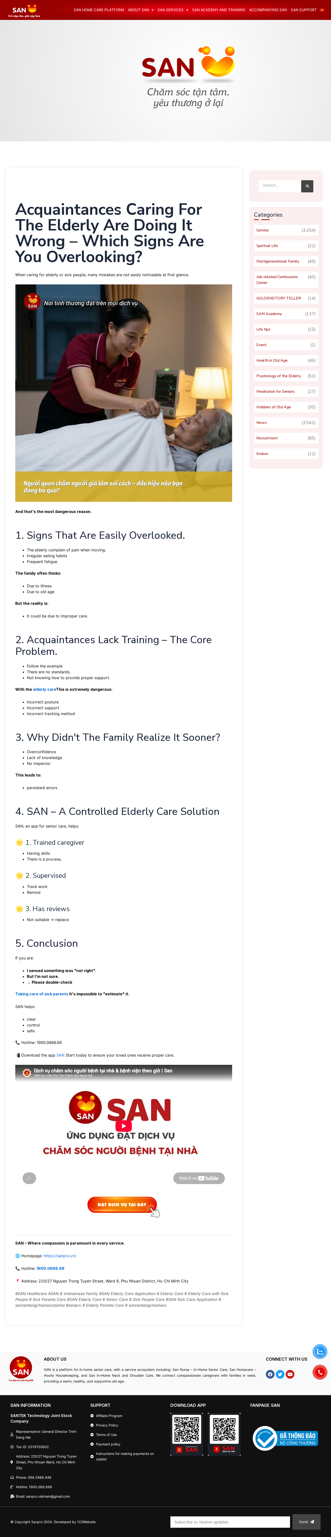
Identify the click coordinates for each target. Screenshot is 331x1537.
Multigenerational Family (277, 261)
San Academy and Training (218, 10)
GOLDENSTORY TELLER (278, 298)
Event (261, 345)
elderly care (44, 689)
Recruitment (267, 438)
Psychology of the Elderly (278, 376)
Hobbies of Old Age (273, 407)
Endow (262, 453)
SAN (60, 1055)
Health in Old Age (272, 360)
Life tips (263, 329)
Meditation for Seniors (275, 391)
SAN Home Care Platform (99, 10)
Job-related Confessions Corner (277, 279)
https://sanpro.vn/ (60, 1255)
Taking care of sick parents (41, 993)
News (261, 422)
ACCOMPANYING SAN (268, 10)
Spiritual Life (267, 245)
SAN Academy (269, 313)
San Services (171, 10)
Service (262, 230)
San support (304, 10)
